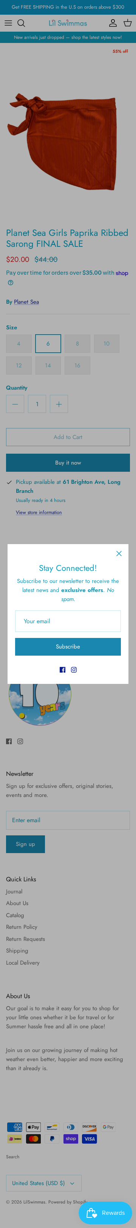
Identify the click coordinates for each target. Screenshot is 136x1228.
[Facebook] (62, 670)
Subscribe (68, 646)
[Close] (119, 553)
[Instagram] (74, 670)
